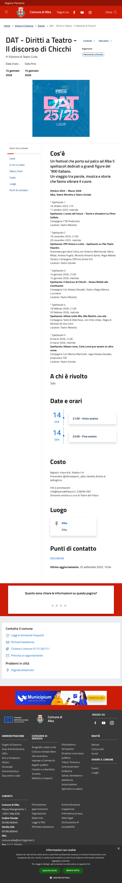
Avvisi (95, 753)
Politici (5, 762)
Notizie (95, 744)
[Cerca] (115, 12)
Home (7, 26)
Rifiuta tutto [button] (72, 870)
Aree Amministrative (13, 749)
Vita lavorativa (39, 756)
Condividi (87, 41)
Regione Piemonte (14, 3)
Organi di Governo (11, 744)
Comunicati (98, 749)
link (88, 863)
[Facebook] (73, 12)
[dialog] (61, 864)
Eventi (41, 26)
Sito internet (57, 558)
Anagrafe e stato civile (44, 747)
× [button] (118, 848)
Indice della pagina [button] (19, 148)
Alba (64, 523)
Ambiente (67, 771)
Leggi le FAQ (38, 822)
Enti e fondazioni (11, 758)
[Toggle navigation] (6, 12)
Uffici (4, 753)
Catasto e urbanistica (43, 769)
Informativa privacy (72, 813)
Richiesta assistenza (43, 827)
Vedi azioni (104, 41)
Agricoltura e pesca (72, 789)
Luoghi (95, 772)
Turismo (36, 774)
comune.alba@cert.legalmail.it (18, 840)
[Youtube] (81, 12)
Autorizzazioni (69, 784)
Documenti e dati (11, 775)
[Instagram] (89, 12)
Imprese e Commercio (43, 760)
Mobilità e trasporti (42, 778)
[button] (61, 877)
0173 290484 (14, 844)
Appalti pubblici (40, 765)
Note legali (67, 818)
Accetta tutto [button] (50, 870)
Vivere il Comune (24, 26)
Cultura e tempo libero (44, 751)
